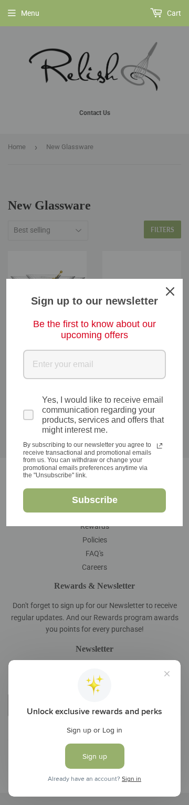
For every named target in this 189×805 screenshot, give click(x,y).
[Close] (170, 291)
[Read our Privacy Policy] (159, 446)
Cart (173, 13)
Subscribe (95, 500)
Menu (30, 13)
